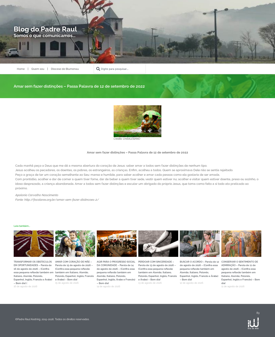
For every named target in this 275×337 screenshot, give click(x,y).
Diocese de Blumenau (65, 68)
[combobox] (120, 68)
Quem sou (37, 68)
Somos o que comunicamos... (44, 35)
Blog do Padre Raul (45, 29)
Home (21, 68)
